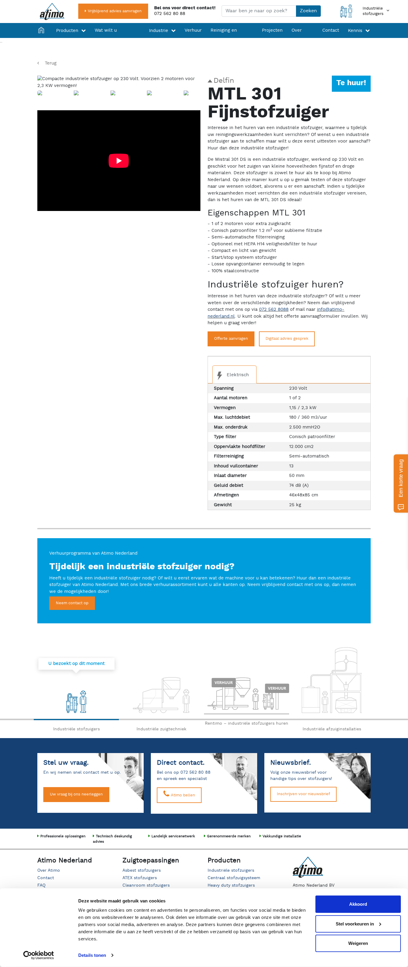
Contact (330, 30)
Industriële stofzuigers (231, 870)
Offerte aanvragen (231, 338)
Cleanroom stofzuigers (146, 885)
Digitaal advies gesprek (287, 338)
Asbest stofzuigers (141, 870)
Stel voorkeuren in (355, 923)
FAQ (41, 885)
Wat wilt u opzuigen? (106, 37)
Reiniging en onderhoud (224, 37)
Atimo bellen (182, 795)
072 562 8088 (274, 309)
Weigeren (358, 943)
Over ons (297, 37)
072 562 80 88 (169, 13)
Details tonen (92, 955)
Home (43, 38)
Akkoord (358, 904)
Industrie (158, 30)
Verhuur (193, 30)
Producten (67, 30)
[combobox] (259, 11)
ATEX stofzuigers (139, 878)
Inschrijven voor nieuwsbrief (303, 794)
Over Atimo (48, 870)
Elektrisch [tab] (237, 375)
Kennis (355, 30)
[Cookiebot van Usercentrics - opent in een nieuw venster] (39, 955)
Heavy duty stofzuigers (231, 885)
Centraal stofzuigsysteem (234, 878)
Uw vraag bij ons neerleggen (76, 794)
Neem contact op (72, 603)
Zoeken (308, 11)
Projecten (272, 30)
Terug (50, 63)
